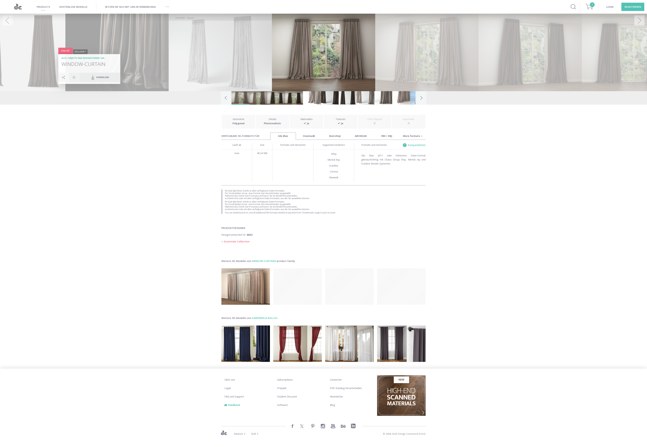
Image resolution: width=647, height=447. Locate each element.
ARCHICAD (361, 136)
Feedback (234, 405)
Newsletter (336, 396)
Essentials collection (237, 241)
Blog (332, 405)
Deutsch (238, 433)
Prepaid (281, 388)
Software (282, 405)
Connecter (336, 379)
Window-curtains (264, 261)
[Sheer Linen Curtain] (349, 343)
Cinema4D (309, 136)
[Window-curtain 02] (245, 286)
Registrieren (633, 6)
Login (609, 6)
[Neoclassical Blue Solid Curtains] (245, 343)
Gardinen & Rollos (264, 318)
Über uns (229, 379)
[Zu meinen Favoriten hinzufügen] (73, 77)
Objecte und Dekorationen (83, 58)
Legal (227, 388)
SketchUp (335, 136)
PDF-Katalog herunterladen (346, 388)
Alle (63, 58)
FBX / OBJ (386, 136)
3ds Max (283, 136)
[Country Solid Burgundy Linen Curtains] (297, 343)
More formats (412, 136)
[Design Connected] (18, 7)
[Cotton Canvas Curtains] (401, 343)
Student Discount (287, 396)
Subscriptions (285, 379)
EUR (253, 433)
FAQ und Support (234, 396)
